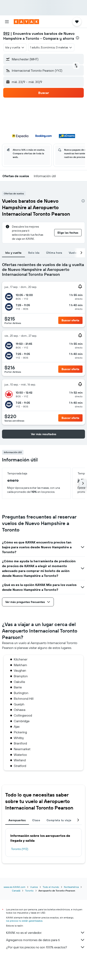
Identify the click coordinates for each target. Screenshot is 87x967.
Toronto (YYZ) (19, 849)
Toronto (29, 890)
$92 (6, 33)
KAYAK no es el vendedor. (24, 933)
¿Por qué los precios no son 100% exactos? (36, 947)
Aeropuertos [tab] (17, 820)
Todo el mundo (51, 886)
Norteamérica (71, 886)
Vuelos (34, 886)
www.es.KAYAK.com (14, 886)
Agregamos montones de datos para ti (33, 940)
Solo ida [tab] (34, 253)
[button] (6, 21)
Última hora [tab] (54, 253)
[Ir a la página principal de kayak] (26, 21)
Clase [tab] (36, 820)
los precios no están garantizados (24, 920)
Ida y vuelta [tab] (13, 253)
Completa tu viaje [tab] (59, 820)
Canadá (16, 890)
